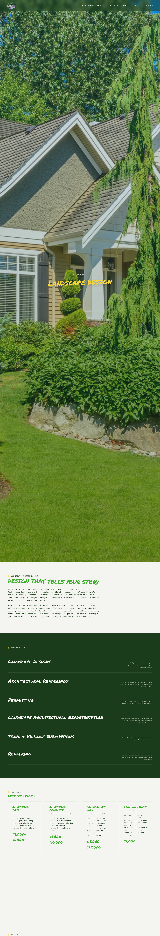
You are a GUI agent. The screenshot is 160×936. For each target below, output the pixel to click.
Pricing (113, 5)
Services (100, 5)
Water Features (86, 5)
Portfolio (125, 5)
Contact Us (149, 5)
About (137, 5)
